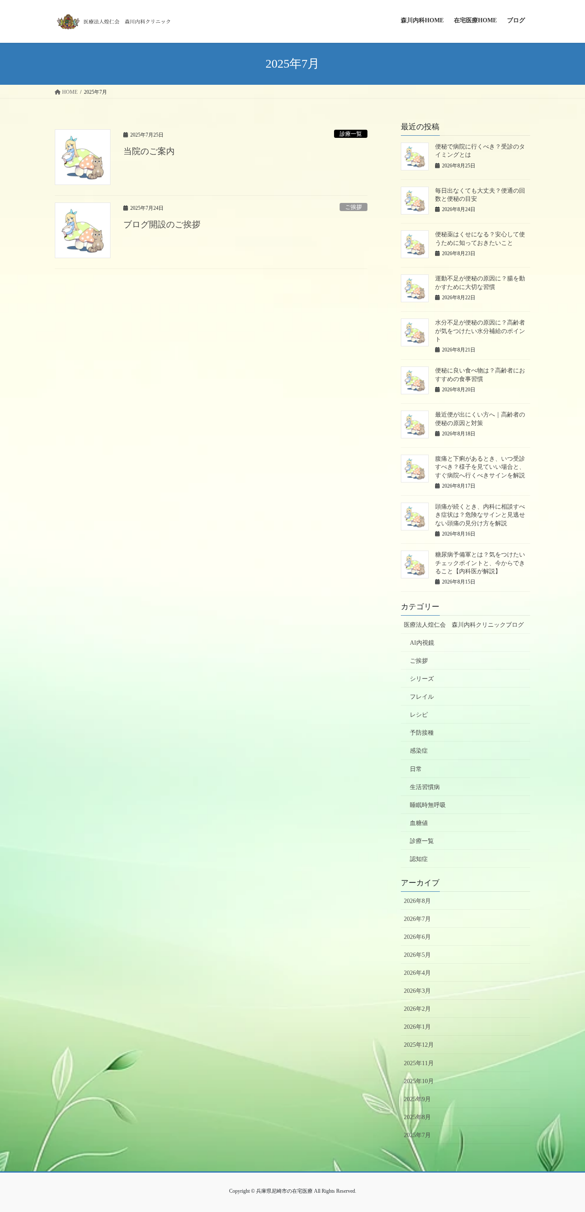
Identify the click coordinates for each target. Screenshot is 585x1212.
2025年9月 (417, 1099)
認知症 (419, 859)
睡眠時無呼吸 (428, 805)
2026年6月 (417, 937)
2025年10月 (419, 1081)
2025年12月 (419, 1045)
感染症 (419, 750)
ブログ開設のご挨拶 (161, 224)
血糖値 (419, 823)
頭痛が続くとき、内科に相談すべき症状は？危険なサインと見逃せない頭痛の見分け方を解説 (480, 515)
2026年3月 (417, 991)
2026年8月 (417, 901)
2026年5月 (417, 955)
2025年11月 (419, 1063)
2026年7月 (417, 919)
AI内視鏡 (422, 643)
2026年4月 (417, 973)
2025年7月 (417, 1135)
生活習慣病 (425, 787)
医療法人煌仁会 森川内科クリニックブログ (464, 625)
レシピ (419, 715)
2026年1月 (417, 1027)
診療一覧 (351, 134)
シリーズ (422, 679)
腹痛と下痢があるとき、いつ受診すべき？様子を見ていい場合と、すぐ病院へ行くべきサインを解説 (480, 467)
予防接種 (422, 733)
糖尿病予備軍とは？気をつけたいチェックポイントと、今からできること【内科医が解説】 (480, 563)
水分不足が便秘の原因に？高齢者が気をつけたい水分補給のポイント (480, 330)
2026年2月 (417, 1009)
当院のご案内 (149, 151)
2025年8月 (417, 1117)
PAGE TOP (563, 1168)
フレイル (422, 697)
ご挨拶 (353, 207)
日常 (416, 769)
